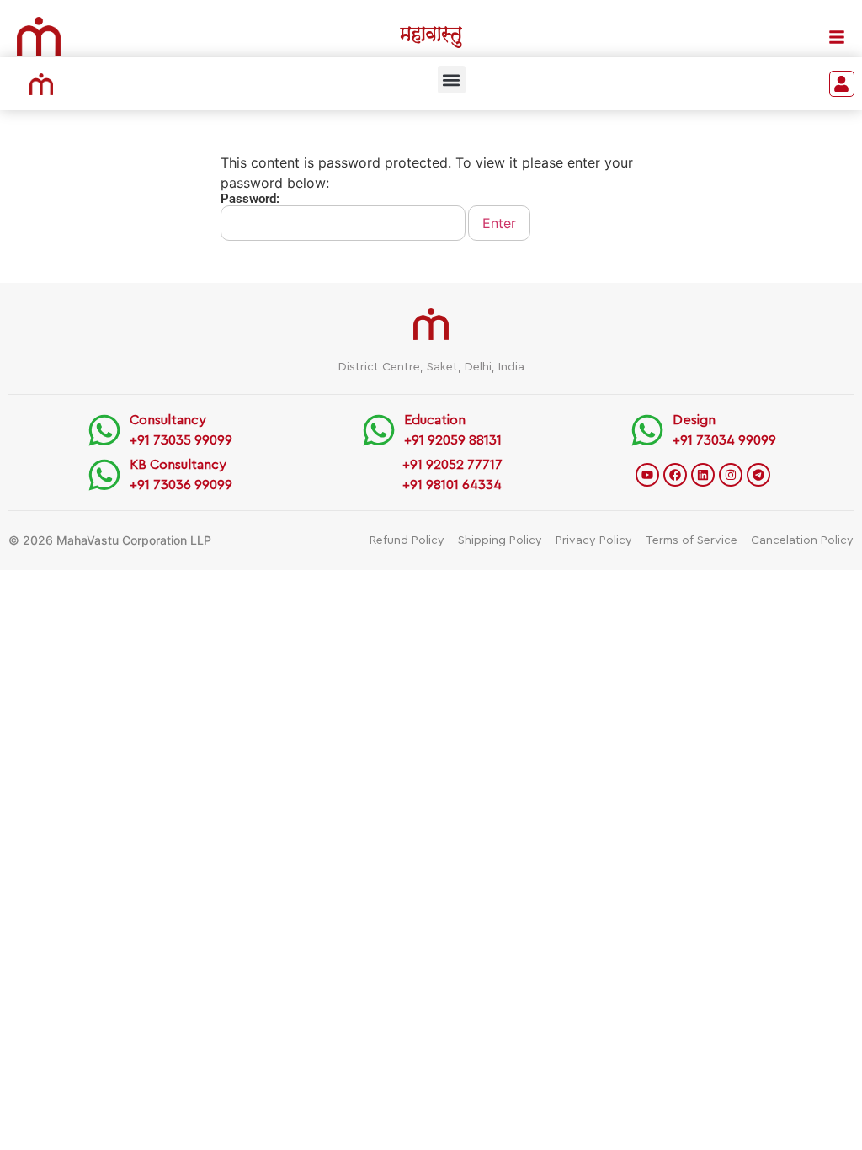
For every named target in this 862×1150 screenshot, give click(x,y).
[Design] (647, 430)
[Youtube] (647, 475)
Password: (250, 199)
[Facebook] (675, 475)
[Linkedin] (703, 475)
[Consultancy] (104, 430)
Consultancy (168, 420)
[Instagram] (730, 475)
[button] (452, 79)
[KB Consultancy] (104, 474)
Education (435, 420)
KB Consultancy (178, 464)
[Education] (378, 430)
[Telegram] (758, 475)
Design (694, 420)
